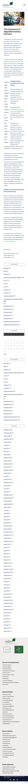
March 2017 (7, 560)
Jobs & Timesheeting (8, 696)
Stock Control (6, 672)
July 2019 (6, 488)
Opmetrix (5, 712)
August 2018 (7, 507)
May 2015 (6, 622)
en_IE (5, 283)
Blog (5, 271)
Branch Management (8, 710)
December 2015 (8, 600)
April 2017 (6, 557)
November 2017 (8, 535)
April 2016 (6, 591)
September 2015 (8, 609)
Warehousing (7, 315)
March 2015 (7, 628)
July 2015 (6, 615)
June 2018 (6, 513)
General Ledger (7, 667)
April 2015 (6, 625)
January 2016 (7, 597)
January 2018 (7, 529)
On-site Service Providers (9, 749)
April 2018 (6, 519)
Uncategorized (7, 312)
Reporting (5, 678)
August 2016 (7, 578)
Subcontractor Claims (8, 718)
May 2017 (6, 553)
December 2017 (8, 532)
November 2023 (8, 433)
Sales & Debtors (7, 669)
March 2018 (7, 522)
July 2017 (6, 547)
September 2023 (8, 439)
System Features (7, 665)
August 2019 (7, 485)
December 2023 (8, 429)
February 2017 (7, 563)
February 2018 (7, 526)
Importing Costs (7, 708)
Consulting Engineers (8, 755)
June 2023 (6, 448)
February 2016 (7, 594)
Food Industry (6, 733)
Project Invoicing (7, 714)
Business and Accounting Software (12, 277)
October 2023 (7, 436)
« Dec (5, 354)
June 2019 (6, 491)
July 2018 (6, 510)
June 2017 (6, 550)
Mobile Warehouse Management (11, 721)
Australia (6, 268)
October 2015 (7, 606)
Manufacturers (7, 306)
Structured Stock (7, 704)
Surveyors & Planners (8, 753)
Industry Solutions (8, 296)
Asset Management (8, 700)
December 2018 (8, 495)
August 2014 (7, 631)
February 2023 (7, 457)
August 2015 (7, 612)
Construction (6, 741)
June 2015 (6, 618)
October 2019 (7, 479)
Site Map (8, 777)
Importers (6, 290)
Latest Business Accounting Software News (13, 300)
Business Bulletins (7, 680)
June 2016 (6, 584)
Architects (5, 757)
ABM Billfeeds (6, 723)
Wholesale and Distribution (11, 321)
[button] (24, 4)
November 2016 (8, 572)
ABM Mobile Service (8, 773)
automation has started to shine (12, 61)
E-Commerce (6, 702)
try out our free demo (9, 241)
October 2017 (7, 538)
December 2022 (8, 464)
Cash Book (6, 676)
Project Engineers (7, 747)
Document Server (7, 719)
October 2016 (7, 575)
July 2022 (6, 476)
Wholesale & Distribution (9, 735)
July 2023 (6, 445)
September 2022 (8, 470)
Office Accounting (7, 751)
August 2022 (7, 473)
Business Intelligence (8, 706)
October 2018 (7, 501)
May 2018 (6, 516)
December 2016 (8, 569)
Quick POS (5, 684)
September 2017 (8, 541)
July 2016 (6, 581)
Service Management (8, 716)
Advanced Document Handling (10, 682)
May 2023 (6, 451)
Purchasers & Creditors (9, 671)
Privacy (19, 776)
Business (6, 274)
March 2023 (7, 454)
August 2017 (7, 544)
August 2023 (7, 442)
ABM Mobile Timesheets (9, 767)
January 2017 (7, 566)
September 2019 (8, 482)
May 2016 (6, 588)
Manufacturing (7, 694)
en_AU (5, 280)
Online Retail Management (10, 737)
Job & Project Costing (8, 674)
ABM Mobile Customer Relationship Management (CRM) (10, 770)
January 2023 (7, 460)
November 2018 (8, 498)
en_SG (5, 286)
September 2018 (8, 504)
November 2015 (8, 603)
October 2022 (7, 467)
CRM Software (6, 698)
